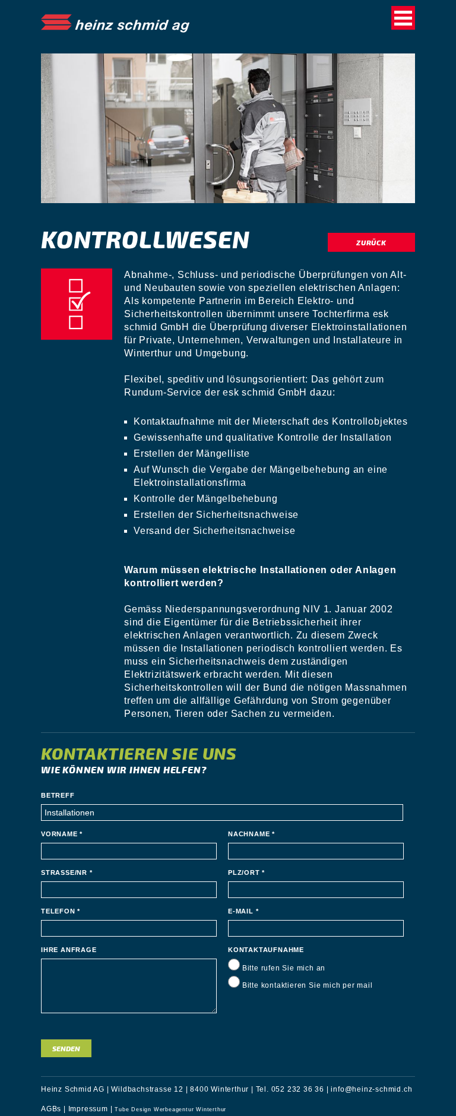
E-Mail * (243, 911)
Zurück (371, 242)
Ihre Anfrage (69, 949)
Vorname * (62, 833)
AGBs (51, 1109)
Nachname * (251, 833)
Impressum (88, 1109)
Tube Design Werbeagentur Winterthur (170, 1109)
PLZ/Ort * (246, 872)
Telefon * (60, 911)
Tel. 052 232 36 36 (290, 1089)
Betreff (58, 795)
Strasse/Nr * (67, 872)
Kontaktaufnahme (266, 949)
